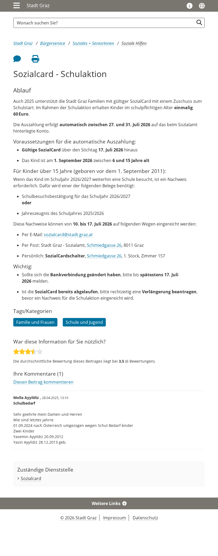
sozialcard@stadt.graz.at (68, 234)
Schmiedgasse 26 (104, 245)
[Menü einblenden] (16, 6)
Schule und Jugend (84, 322)
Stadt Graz (38, 5)
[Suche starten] (199, 22)
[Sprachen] (202, 6)
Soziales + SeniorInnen (93, 43)
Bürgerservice (52, 43)
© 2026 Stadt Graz (78, 518)
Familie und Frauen (35, 322)
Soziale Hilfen (133, 43)
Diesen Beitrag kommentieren (43, 382)
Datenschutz (145, 518)
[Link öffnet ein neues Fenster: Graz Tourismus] (189, 6)
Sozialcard (31, 478)
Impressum (114, 518)
